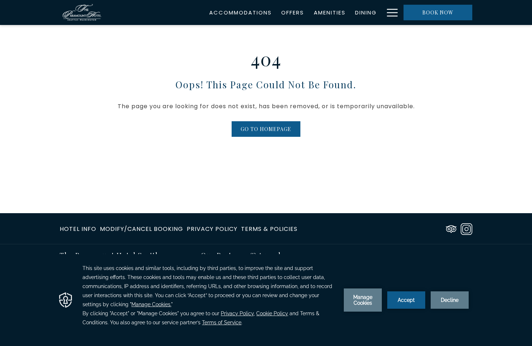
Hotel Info (78, 229)
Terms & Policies (269, 229)
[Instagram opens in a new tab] (466, 228)
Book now (437, 12)
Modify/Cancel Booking (141, 229)
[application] (266, 300)
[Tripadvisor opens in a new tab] (451, 228)
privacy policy (212, 229)
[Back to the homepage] (82, 12)
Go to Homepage (266, 129)
